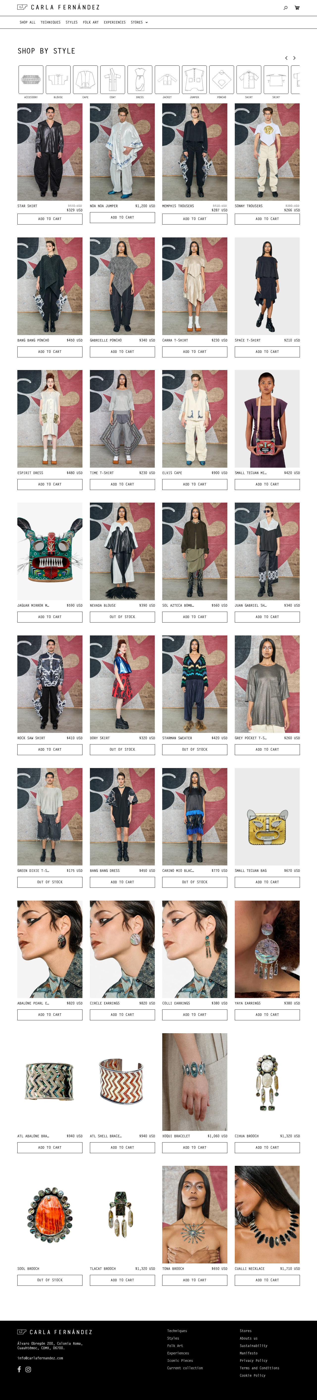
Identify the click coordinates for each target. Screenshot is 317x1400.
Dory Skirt (100, 738)
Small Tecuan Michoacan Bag (260, 473)
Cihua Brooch (247, 1136)
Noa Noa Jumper (104, 206)
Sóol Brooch (28, 1269)
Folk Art (175, 1346)
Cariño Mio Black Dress (184, 871)
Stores (246, 1331)
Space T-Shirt (248, 341)
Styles (173, 1339)
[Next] (294, 58)
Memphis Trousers (178, 206)
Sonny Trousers (249, 206)
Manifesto (249, 1353)
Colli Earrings (176, 1003)
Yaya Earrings (248, 1003)
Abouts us (249, 1339)
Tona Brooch (173, 1269)
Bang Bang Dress (105, 871)
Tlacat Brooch (103, 1269)
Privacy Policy (253, 1361)
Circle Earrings (105, 1003)
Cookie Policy (252, 1376)
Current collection (185, 1368)
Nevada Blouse (103, 606)
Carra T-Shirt (175, 341)
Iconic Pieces (180, 1361)
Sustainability (253, 1346)
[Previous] (287, 58)
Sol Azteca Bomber (179, 606)
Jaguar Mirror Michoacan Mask (45, 606)
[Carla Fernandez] (58, 7)
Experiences (178, 1353)
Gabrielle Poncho (106, 341)
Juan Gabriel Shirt (252, 606)
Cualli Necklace (249, 1269)
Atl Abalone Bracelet (37, 1136)
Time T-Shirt (102, 473)
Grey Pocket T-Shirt (253, 738)
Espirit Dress (30, 473)
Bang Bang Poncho (33, 341)
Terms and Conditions (259, 1368)
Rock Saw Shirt (31, 738)
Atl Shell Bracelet (108, 1136)
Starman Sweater (177, 738)
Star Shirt (27, 206)
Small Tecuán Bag (250, 871)
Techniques (177, 1331)
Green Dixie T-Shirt (36, 871)
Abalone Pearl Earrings (39, 1003)
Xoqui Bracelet (176, 1136)
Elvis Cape (172, 473)
